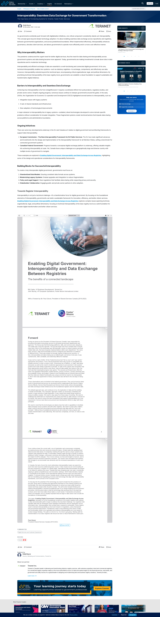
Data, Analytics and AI (42, 8)
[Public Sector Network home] (8, 3)
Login (156, 3)
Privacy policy (73, 614)
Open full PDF (65, 525)
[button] (26, 3)
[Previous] (139, 28)
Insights (49, 4)
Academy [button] (40, 4)
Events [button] (31, 4)
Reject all (123, 614)
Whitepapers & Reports (29, 8)
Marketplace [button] (68, 4)
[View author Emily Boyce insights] (20, 26)
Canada (20, 540)
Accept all (132, 614)
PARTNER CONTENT (139, 8)
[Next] (143, 28)
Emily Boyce (27, 25)
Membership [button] (21, 4)
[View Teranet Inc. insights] (100, 26)
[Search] (142, 3)
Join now (149, 3)
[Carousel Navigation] (141, 28)
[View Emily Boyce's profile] (19, 555)
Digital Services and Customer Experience (29, 532)
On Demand (58, 4)
